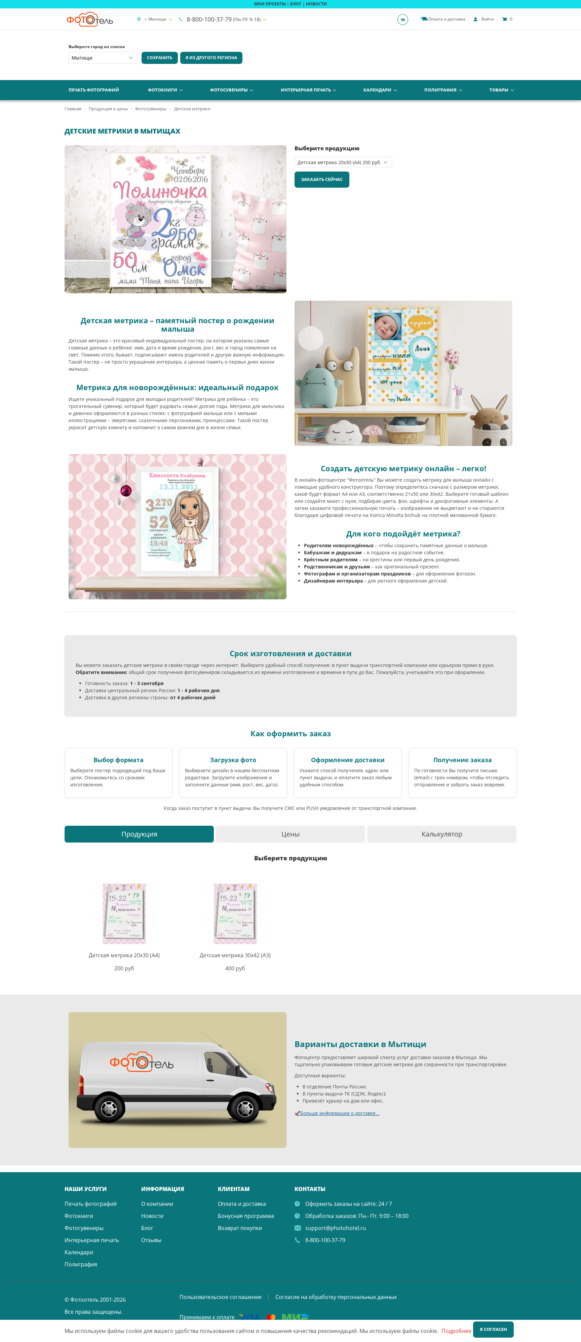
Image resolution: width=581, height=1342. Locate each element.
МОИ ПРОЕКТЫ (270, 4)
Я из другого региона (211, 58)
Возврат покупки (240, 1228)
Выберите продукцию (327, 148)
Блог (147, 1228)
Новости (152, 1216)
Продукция (139, 833)
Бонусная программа (246, 1216)
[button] (280, 151)
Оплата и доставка (242, 1203)
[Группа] (404, 19)
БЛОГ (296, 4)
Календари (377, 90)
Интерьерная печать (306, 90)
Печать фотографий (94, 90)
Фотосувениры (229, 90)
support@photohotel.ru (335, 1228)
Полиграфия (440, 90)
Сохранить (159, 58)
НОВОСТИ (316, 4)
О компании (157, 1203)
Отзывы (151, 1240)
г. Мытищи (155, 19)
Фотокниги (162, 90)
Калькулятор (442, 833)
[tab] (139, 834)
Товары (499, 90)
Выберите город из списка (97, 46)
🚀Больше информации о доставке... (337, 1113)
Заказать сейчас (322, 179)
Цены (290, 833)
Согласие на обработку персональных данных (336, 1297)
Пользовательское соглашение (221, 1297)
